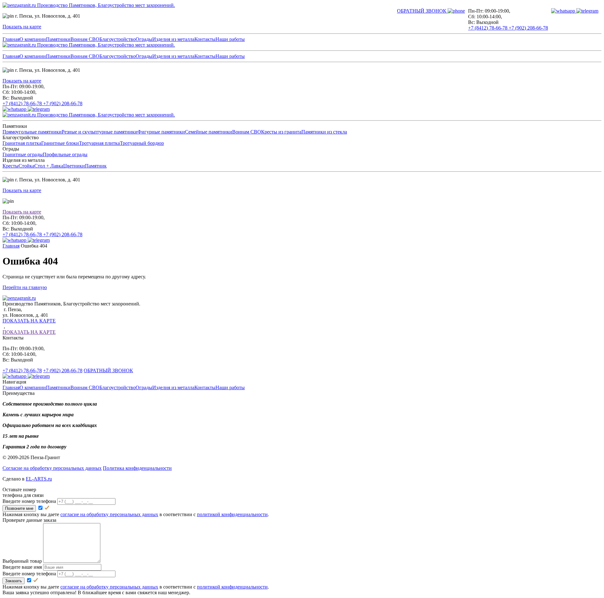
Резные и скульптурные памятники (99, 131)
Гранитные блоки (60, 143)
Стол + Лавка (48, 165)
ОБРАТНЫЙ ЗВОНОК (108, 370)
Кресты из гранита (281, 131)
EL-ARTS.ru (39, 478)
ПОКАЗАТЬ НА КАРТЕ (29, 320)
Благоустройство (117, 39)
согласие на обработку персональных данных (109, 514)
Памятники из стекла (324, 131)
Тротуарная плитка (99, 143)
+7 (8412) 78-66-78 (488, 28)
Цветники (74, 165)
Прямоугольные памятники (32, 131)
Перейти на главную (25, 287)
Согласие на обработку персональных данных (52, 468)
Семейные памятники (208, 131)
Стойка (26, 165)
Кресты (11, 165)
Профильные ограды (65, 154)
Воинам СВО (84, 39)
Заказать (13, 580)
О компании (33, 39)
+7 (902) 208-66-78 (528, 28)
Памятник (96, 165)
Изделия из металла (173, 39)
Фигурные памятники (161, 131)
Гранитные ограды (23, 154)
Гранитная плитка (22, 143)
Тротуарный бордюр (142, 143)
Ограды (144, 39)
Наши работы (230, 39)
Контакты (204, 39)
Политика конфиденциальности (137, 468)
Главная (11, 39)
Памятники (58, 39)
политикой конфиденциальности (232, 514)
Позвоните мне (19, 508)
